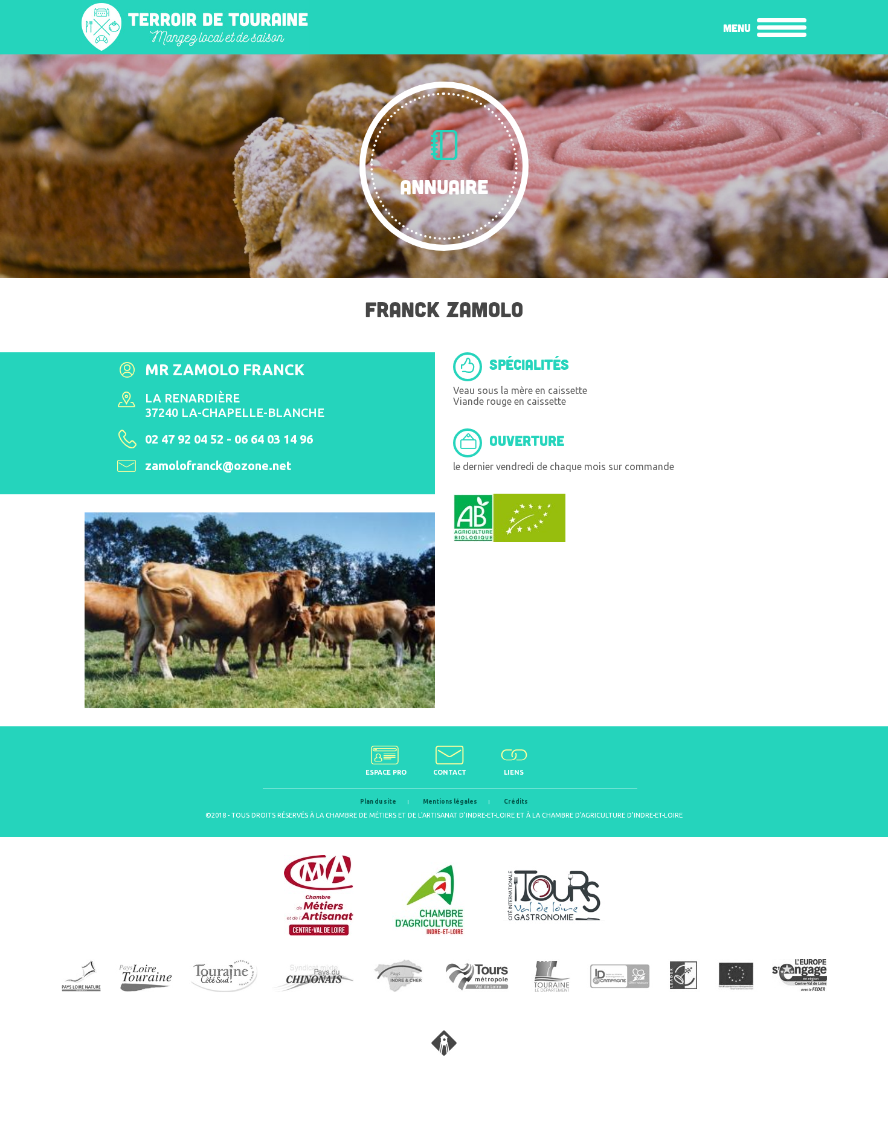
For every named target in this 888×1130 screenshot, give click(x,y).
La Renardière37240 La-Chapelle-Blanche (234, 405)
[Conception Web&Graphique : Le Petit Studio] (444, 1052)
